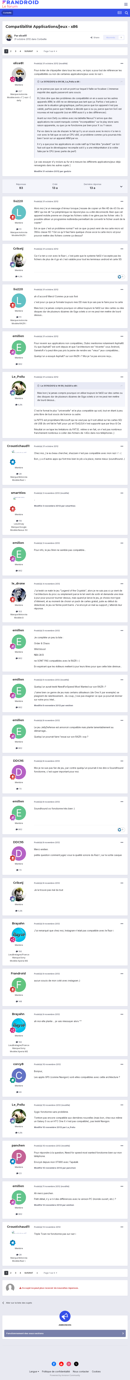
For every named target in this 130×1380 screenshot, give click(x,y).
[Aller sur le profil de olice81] (9, 37)
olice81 (23, 35)
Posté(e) (46, 63)
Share (95, 37)
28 (20, 473)
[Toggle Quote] (38, 81)
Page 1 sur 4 (50, 51)
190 (20, 951)
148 (20, 1001)
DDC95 (18, 761)
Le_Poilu (18, 376)
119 (20, 520)
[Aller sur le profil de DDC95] (19, 772)
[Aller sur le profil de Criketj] (19, 260)
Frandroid (18, 973)
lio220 (18, 201)
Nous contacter (81, 1371)
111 (19, 229)
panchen (18, 1145)
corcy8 (18, 1064)
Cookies (96, 1371)
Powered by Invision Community (65, 1375)
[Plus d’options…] (122, 63)
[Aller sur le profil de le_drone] (19, 595)
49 (20, 1092)
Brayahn (18, 923)
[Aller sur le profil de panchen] (19, 1157)
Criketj (18, 248)
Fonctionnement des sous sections (25, 1333)
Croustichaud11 (18, 446)
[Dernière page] (37, 51)
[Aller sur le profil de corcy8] (19, 1075)
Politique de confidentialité (56, 1371)
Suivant (28, 51)
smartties (18, 493)
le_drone (18, 583)
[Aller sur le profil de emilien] (19, 347)
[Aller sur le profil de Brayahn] (19, 935)
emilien (18, 336)
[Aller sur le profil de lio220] (19, 212)
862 (20, 364)
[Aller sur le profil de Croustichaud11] (19, 457)
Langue (33, 1371)
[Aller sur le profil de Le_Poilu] (19, 388)
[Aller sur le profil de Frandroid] (19, 985)
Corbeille (42, 39)
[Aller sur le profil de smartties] (19, 504)
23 (20, 1173)
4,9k (19, 276)
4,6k (19, 404)
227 (20, 91)
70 (20, 788)
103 (20, 611)
